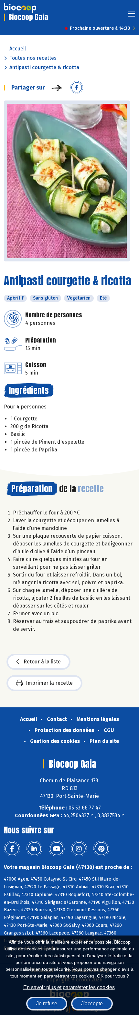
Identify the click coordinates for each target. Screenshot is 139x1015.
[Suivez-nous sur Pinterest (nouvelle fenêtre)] (101, 849)
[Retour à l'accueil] (20, 8)
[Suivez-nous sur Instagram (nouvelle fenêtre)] (79, 849)
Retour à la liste (42, 662)
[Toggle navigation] (131, 16)
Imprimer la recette (49, 683)
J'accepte (92, 1003)
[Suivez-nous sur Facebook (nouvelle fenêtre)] (12, 849)
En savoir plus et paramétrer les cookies (69, 987)
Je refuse (46, 1003)
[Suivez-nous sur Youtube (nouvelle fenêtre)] (56, 849)
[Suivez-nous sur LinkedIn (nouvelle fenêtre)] (34, 849)
